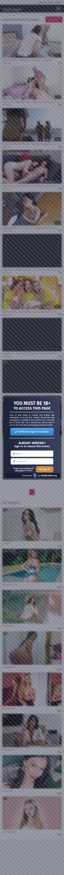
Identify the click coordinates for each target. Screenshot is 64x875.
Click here (19, 470)
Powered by (27, 476)
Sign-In (46, 469)
